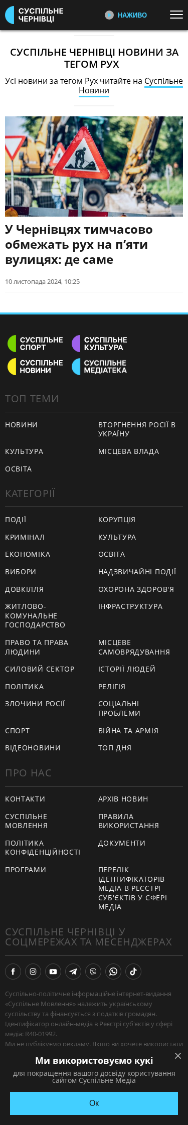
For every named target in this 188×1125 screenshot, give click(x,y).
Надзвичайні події (137, 571)
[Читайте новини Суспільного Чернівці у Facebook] (13, 971)
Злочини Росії (35, 703)
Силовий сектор (40, 669)
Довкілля (24, 589)
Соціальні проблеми (119, 708)
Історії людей (127, 669)
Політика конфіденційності (43, 847)
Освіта (111, 554)
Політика (24, 686)
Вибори (21, 571)
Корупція (117, 519)
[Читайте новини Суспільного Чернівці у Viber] (93, 971)
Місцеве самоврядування (134, 647)
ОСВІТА (18, 468)
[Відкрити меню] (179, 15)
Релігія (112, 686)
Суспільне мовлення (26, 821)
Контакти (25, 798)
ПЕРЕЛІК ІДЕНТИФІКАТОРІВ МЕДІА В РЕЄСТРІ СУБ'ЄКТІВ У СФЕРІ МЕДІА (132, 888)
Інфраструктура (130, 606)
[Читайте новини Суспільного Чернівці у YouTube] (53, 971)
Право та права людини (37, 647)
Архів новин (123, 798)
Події (16, 519)
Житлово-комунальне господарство (35, 615)
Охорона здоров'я (136, 589)
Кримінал (25, 537)
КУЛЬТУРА (24, 451)
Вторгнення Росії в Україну (137, 429)
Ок (94, 1103)
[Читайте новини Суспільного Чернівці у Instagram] (33, 971)
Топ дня (115, 747)
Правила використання (128, 821)
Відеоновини (33, 747)
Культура (117, 537)
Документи (122, 843)
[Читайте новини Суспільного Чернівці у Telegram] (73, 971)
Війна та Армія (128, 730)
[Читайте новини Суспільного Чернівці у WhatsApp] (113, 971)
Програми (26, 869)
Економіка (27, 554)
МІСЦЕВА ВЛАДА (128, 451)
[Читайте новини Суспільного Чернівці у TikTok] (133, 971)
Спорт (17, 730)
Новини (21, 424)
